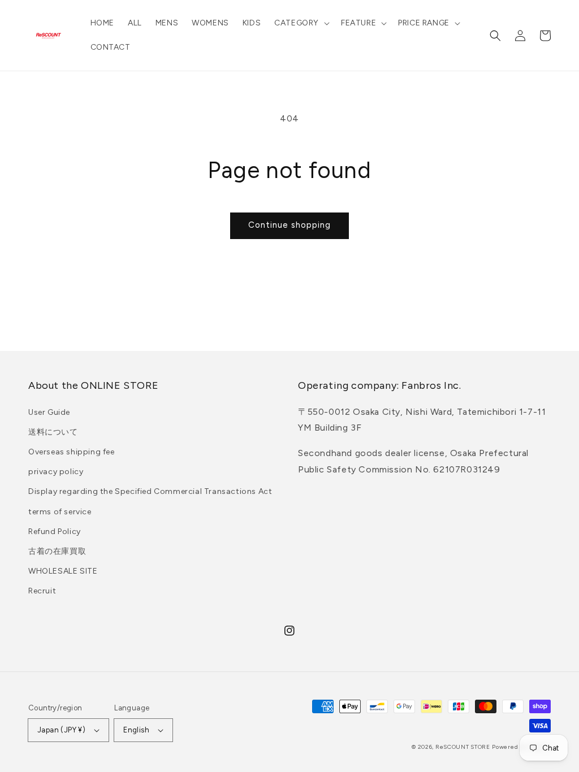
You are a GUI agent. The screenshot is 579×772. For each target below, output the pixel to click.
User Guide (49, 412)
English (136, 730)
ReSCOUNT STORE (462, 747)
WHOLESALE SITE (62, 571)
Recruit (42, 591)
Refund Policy (54, 531)
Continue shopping (289, 225)
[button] (300, 23)
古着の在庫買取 (57, 551)
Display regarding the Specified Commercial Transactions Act (150, 491)
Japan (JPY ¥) (61, 730)
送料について (53, 432)
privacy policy (55, 471)
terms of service (60, 512)
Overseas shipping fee (71, 452)
